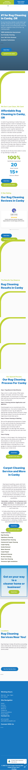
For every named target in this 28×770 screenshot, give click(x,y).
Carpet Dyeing (5, 544)
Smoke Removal (5, 547)
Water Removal (5, 549)
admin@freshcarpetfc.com (8, 721)
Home (2, 703)
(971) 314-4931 (5, 719)
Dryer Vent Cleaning (7, 559)
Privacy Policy (4, 714)
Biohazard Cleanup (6, 554)
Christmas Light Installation (9, 561)
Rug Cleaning (5, 535)
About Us (3, 708)
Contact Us (4, 710)
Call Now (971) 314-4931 (7, 2)
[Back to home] (14, 8)
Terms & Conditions (6, 712)
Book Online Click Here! (21, 2)
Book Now (6, 50)
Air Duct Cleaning (6, 556)
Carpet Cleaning (5, 532)
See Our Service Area (10, 669)
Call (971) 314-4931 (9, 53)
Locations (3, 707)
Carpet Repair (5, 552)
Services (3, 705)
